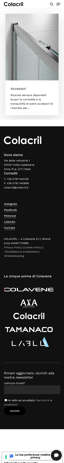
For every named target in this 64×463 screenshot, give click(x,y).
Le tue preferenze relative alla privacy (35, 456)
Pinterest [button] (10, 215)
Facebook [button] (10, 209)
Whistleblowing (14, 256)
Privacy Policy (13, 247)
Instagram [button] (10, 203)
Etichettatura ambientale (21, 251)
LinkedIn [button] (9, 221)
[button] (58, 4)
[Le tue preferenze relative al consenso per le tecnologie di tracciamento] (6, 457)
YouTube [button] (9, 227)
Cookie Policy (32, 247)
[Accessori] (32, 64)
